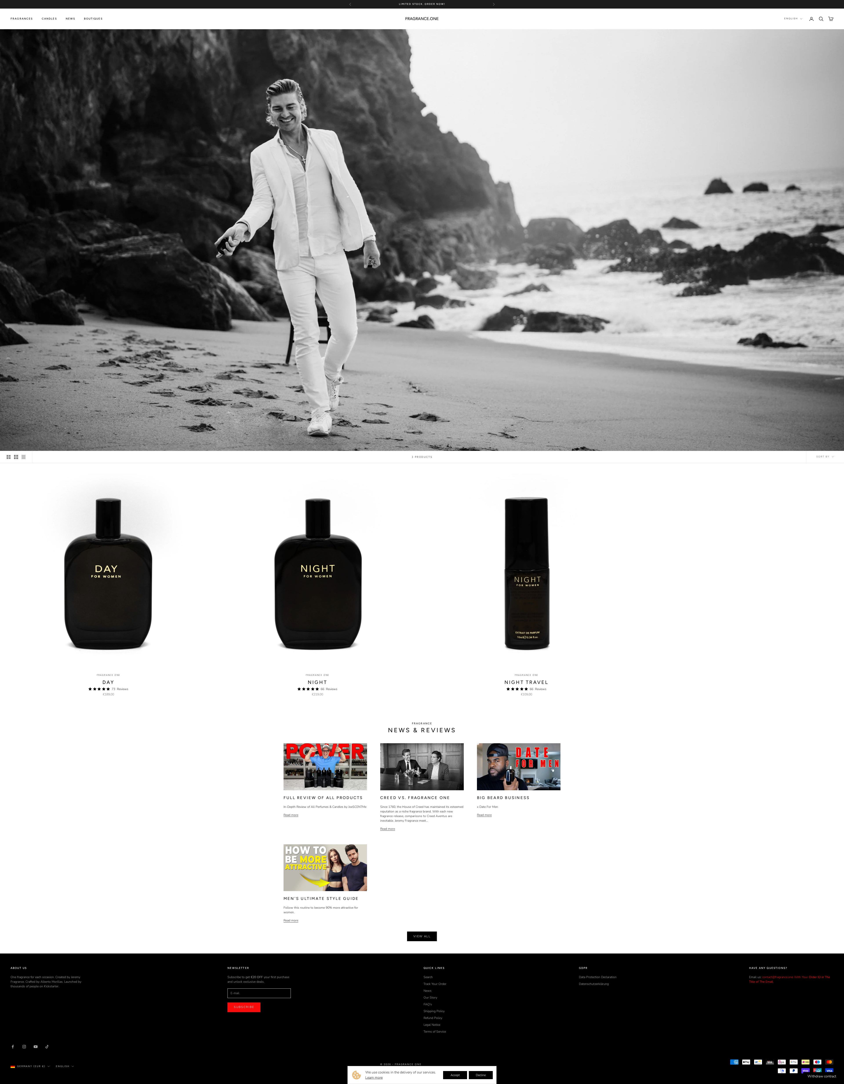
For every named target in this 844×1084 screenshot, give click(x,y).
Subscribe (244, 1007)
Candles (49, 18)
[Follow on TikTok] (47, 1046)
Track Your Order (435, 984)
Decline (481, 1075)
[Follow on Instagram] (24, 1046)
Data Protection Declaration (598, 977)
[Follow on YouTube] (35, 1046)
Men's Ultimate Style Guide (321, 898)
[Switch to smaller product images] (16, 457)
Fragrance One (108, 675)
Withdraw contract (822, 1076)
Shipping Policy (434, 1011)
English (791, 18)
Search (428, 977)
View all (422, 936)
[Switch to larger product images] (9, 457)
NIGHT (317, 682)
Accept (455, 1075)
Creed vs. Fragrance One (415, 797)
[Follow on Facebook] (13, 1046)
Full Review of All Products (323, 797)
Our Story (430, 997)
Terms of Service (435, 1032)
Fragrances (22, 18)
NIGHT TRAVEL (526, 682)
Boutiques (93, 18)
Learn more (374, 1077)
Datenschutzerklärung (594, 984)
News (70, 18)
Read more (291, 815)
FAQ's (428, 1004)
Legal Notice (432, 1025)
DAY (108, 682)
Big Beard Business (503, 797)
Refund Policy (433, 1018)
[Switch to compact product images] (23, 457)
